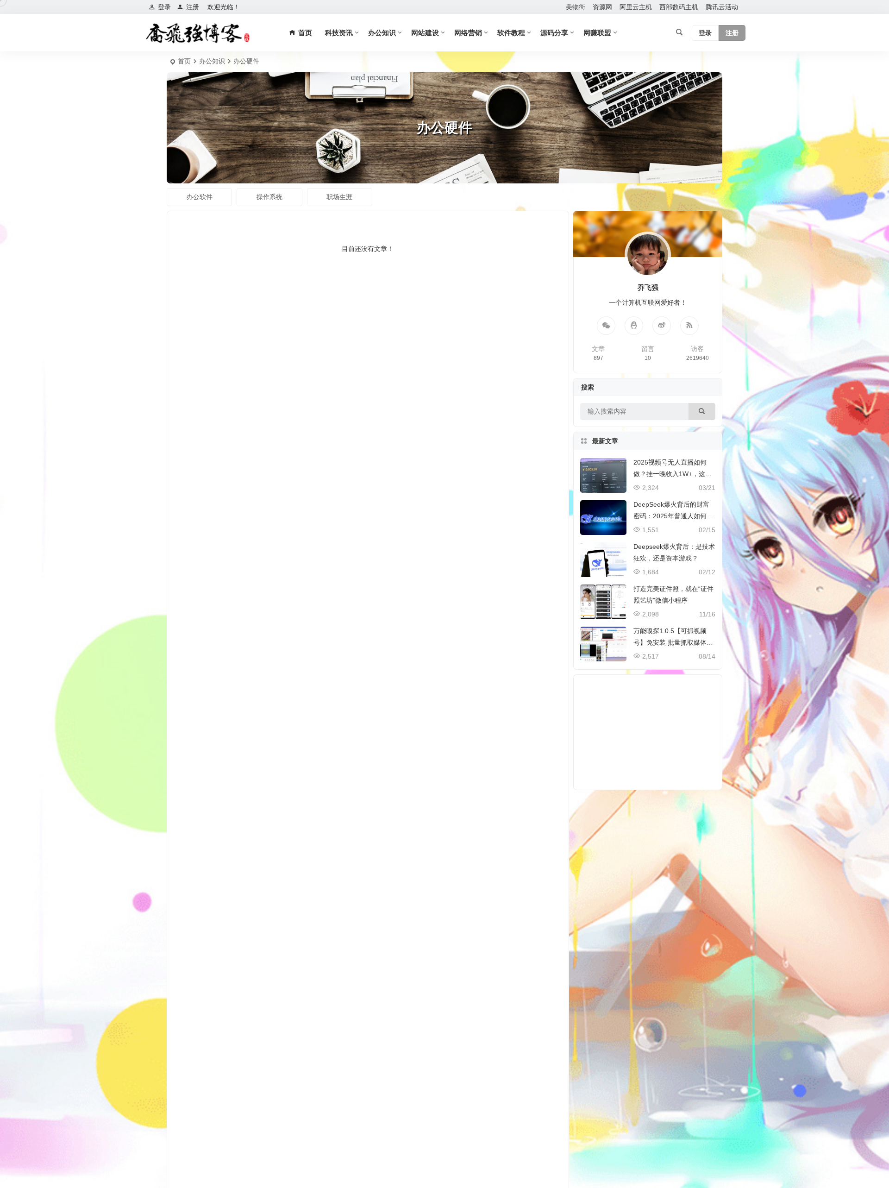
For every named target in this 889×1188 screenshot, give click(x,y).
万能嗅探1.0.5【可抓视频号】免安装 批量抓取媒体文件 (673, 642)
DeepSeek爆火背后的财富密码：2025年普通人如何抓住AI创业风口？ (673, 516)
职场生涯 (339, 197)
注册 (192, 7)
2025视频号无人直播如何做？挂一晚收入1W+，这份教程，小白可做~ (672, 474)
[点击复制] (634, 325)
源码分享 (554, 33)
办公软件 (200, 197)
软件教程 (511, 33)
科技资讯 (339, 33)
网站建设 (425, 33)
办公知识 (382, 33)
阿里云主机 (636, 7)
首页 (184, 61)
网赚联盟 (597, 33)
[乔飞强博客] (197, 32)
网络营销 (468, 33)
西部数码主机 (678, 7)
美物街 (575, 7)
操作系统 (269, 197)
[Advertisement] (647, 732)
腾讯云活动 (722, 7)
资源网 (602, 7)
